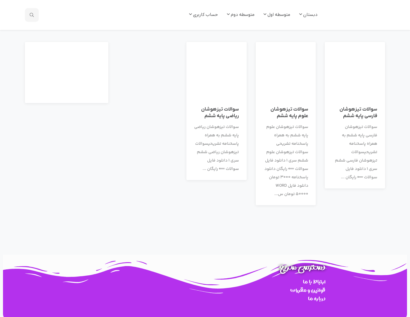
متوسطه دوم (242, 15)
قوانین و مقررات (307, 290)
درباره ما (316, 298)
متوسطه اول (278, 15)
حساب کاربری (205, 15)
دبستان (310, 15)
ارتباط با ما (314, 281)
